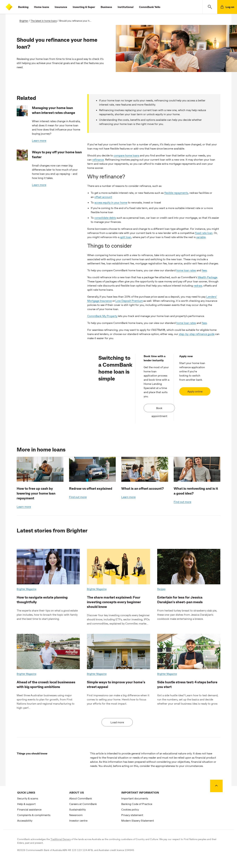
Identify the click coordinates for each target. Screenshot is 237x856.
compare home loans (126, 155)
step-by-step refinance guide (196, 334)
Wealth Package (207, 277)
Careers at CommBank (83, 803)
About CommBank (80, 798)
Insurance (61, 6)
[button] (209, 7)
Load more (117, 722)
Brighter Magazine (26, 588)
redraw (198, 285)
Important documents (134, 798)
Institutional (125, 6)
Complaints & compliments (33, 815)
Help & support (26, 803)
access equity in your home (110, 202)
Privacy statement (132, 815)
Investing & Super (84, 6)
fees (204, 270)
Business (106, 6)
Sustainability (77, 809)
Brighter (23, 20)
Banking (23, 6)
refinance (98, 159)
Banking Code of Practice (136, 803)
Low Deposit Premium (129, 300)
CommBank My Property (102, 316)
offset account (103, 196)
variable (201, 237)
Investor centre (78, 820)
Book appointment (159, 409)
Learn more (39, 140)
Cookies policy (130, 809)
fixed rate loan (204, 232)
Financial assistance (29, 809)
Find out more (78, 497)
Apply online (194, 391)
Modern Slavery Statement (137, 820)
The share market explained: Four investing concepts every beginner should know (114, 602)
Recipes (161, 588)
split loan (125, 237)
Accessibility (24, 820)
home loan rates (186, 270)
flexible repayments (176, 192)
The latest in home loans (44, 20)
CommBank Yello (149, 6)
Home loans (41, 6)
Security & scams (27, 798)
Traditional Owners (60, 839)
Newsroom (76, 815)
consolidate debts (105, 217)
